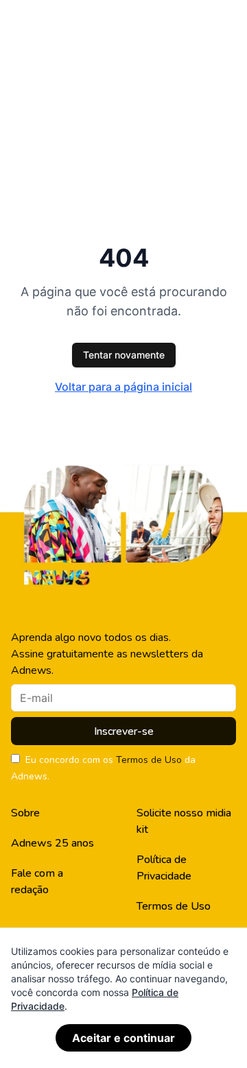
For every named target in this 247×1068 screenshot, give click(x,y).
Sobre (25, 813)
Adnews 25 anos (52, 843)
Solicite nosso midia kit (184, 821)
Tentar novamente (124, 355)
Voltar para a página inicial (123, 386)
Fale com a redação (37, 881)
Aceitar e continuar (123, 1038)
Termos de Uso (149, 759)
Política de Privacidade (164, 868)
